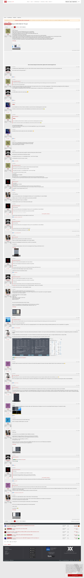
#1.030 (78, 163)
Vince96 (76, 538)
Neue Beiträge (9, 17)
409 (20, 521)
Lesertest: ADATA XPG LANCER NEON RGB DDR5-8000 (22, 534)
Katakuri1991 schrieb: (16, 205)
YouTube (33, 550)
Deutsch (12, 560)
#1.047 (78, 455)
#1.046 (78, 430)
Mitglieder (14, 17)
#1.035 (78, 235)
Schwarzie (8, 526)
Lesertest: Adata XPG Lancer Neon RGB (19, 528)
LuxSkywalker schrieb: (16, 81)
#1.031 (78, 179)
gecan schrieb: (15, 116)
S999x (13, 104)
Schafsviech (8, 532)
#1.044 (78, 403)
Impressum (7, 547)
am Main (10, 188)
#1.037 (78, 274)
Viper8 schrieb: (15, 387)
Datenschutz (7, 548)
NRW (10, 426)
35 (14, 521)
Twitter (33, 552)
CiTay (77, 532)
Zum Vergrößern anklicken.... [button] (46, 213)
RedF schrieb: (15, 237)
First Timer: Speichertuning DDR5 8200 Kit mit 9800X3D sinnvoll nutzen (20, 525)
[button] (29, 1)
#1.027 (78, 129)
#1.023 (78, 79)
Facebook (33, 548)
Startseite (77, 560)
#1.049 (78, 483)
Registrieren (19, 17)
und (18, 217)
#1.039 (78, 317)
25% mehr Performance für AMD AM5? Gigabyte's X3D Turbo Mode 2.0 (25, 537)
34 (13, 521)
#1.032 (78, 192)
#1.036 (78, 258)
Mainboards (15, 532)
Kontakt (6, 551)
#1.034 (78, 219)
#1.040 (78, 330)
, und (18, 492)
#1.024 (78, 90)
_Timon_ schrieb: (15, 375)
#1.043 (78, 385)
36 (16, 521)
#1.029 (78, 150)
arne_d (8, 529)
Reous (6, 25)
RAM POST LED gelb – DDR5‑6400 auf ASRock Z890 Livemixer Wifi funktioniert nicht (23, 531)
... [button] (10, 521)
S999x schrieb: (15, 181)
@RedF (15, 285)
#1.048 (78, 467)
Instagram (33, 554)
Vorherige (6, 521)
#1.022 (78, 66)
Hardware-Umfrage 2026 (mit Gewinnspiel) (22, 20)
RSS (32, 557)
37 (17, 521)
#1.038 (78, 289)
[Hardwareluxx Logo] (9, 1)
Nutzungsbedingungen (65, 560)
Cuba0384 (8, 535)
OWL (10, 75)
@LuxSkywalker (23, 357)
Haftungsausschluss (8, 549)
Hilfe (74, 560)
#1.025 (78, 102)
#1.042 (78, 373)
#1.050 (78, 495)
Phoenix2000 (76, 526)
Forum (5, 17)
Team (6, 552)
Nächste (23, 521)
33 (11, 521)
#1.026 (78, 114)
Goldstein (10, 326)
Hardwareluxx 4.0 (7, 560)
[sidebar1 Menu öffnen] (79, 1)
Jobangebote (7, 553)
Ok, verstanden (75, 575)
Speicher (15, 526)
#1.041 (78, 361)
